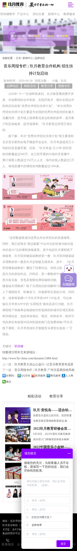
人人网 (69, 375)
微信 (8, 381)
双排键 (18, 346)
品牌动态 (40, 58)
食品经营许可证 (11, 533)
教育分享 (47, 86)
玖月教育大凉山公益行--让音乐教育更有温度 (43, 364)
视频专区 (64, 86)
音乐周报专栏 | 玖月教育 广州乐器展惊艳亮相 (44, 370)
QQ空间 (25, 375)
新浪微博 (40, 375)
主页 (18, 58)
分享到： (11, 375)
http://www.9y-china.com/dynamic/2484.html (30, 358)
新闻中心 (28, 58)
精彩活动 (30, 86)
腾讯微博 (55, 375)
